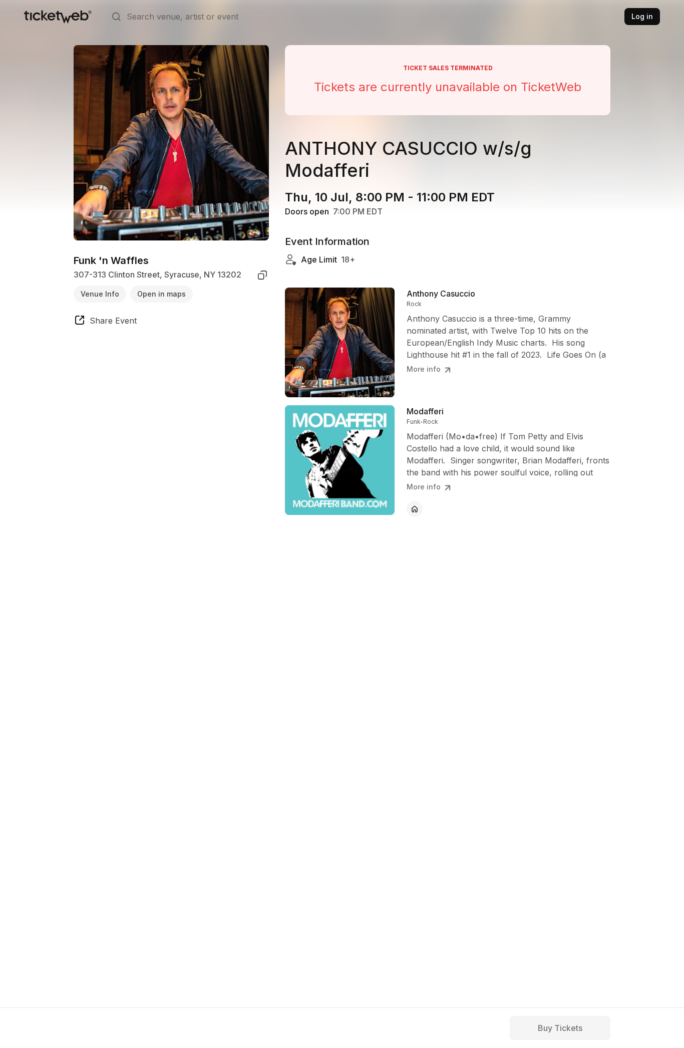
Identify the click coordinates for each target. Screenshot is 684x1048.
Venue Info (100, 294)
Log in (642, 16)
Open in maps (161, 294)
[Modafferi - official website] (415, 509)
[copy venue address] (262, 275)
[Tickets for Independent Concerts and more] (58, 17)
